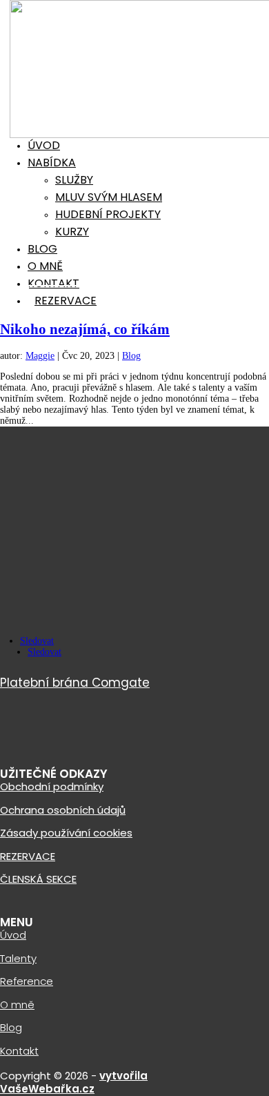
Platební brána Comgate (75, 682)
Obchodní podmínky (51, 786)
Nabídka (52, 162)
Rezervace (65, 301)
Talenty (18, 958)
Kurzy (72, 231)
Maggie (40, 356)
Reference (26, 981)
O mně (45, 266)
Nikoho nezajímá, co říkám (85, 329)
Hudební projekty (108, 214)
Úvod (44, 145)
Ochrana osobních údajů (63, 810)
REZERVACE (27, 856)
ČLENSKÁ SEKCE (38, 879)
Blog (42, 249)
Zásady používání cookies (66, 832)
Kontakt (53, 283)
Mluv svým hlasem (108, 197)
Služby (74, 180)
